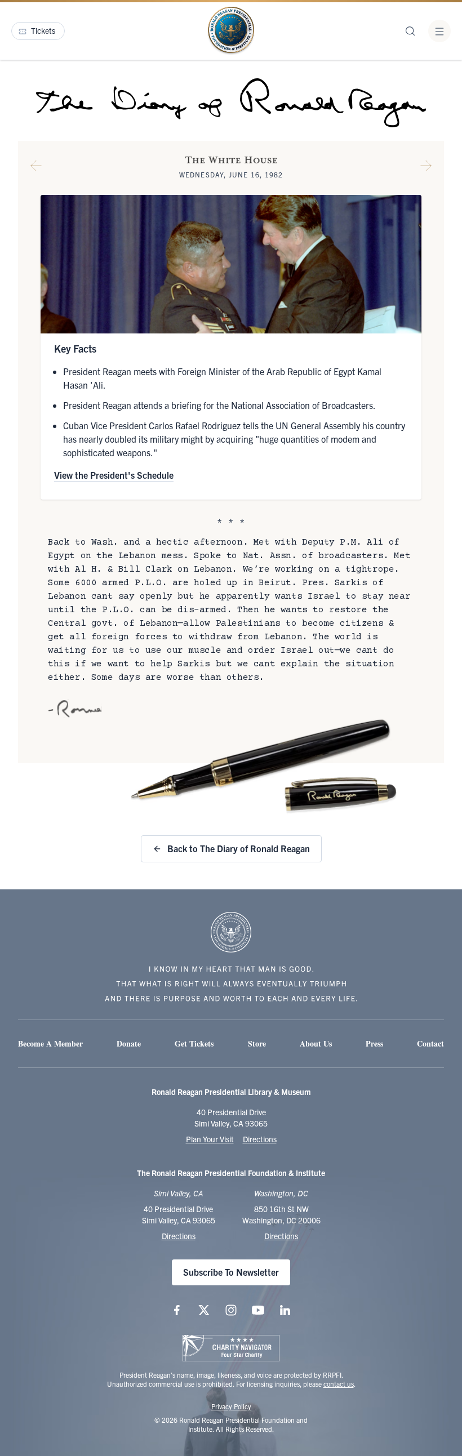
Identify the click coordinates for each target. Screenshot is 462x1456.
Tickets (43, 30)
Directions (260, 1139)
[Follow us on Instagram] (231, 1310)
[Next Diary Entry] (426, 168)
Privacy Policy (231, 1406)
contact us (338, 1383)
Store (257, 1043)
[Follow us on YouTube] (258, 1310)
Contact (430, 1043)
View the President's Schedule (114, 474)
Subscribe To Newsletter (231, 1271)
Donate (129, 1043)
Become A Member (50, 1043)
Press (374, 1043)
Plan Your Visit (210, 1139)
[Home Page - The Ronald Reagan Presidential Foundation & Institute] (231, 31)
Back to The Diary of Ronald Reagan (238, 848)
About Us (316, 1043)
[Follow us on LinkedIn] (285, 1310)
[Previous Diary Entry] (36, 168)
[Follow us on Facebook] (177, 1310)
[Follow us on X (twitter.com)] (204, 1310)
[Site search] (410, 31)
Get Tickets (194, 1043)
